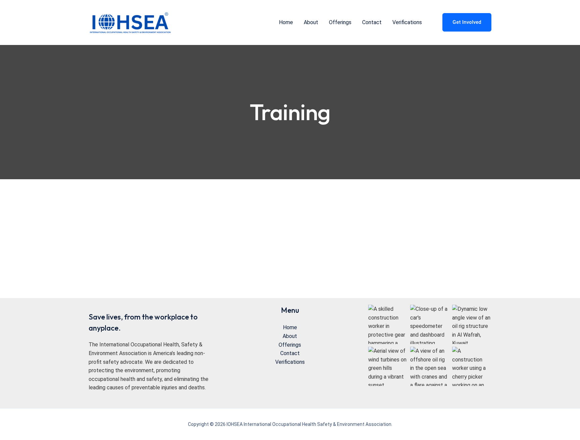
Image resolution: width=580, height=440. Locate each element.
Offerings (290, 345)
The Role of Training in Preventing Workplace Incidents (305, 239)
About (290, 336)
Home (290, 327)
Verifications (290, 362)
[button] (462, 22)
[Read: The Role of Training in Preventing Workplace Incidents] (139, 271)
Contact (290, 353)
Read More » (212, 302)
